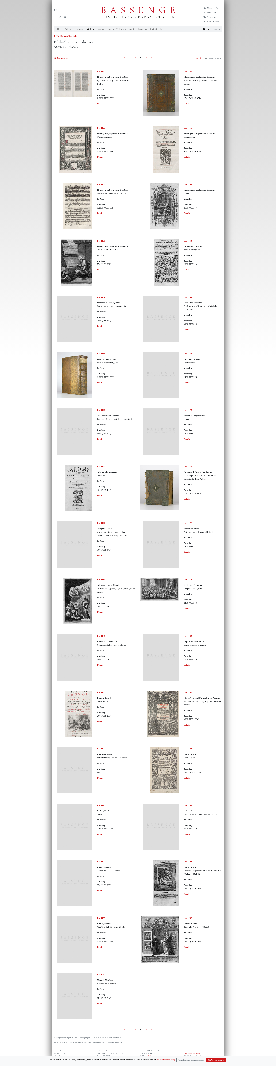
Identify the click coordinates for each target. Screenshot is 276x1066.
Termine (80, 29)
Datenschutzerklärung (192, 1053)
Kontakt (153, 29)
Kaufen (111, 29)
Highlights (101, 29)
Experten (132, 29)
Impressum (188, 1051)
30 (201, 58)
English (216, 29)
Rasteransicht (62, 58)
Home (60, 29)
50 (206, 58)
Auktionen (69, 29)
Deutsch (207, 29)
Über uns (163, 29)
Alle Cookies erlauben (216, 1060)
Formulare (142, 29)
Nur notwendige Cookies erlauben (191, 1060)
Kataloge (90, 29)
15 (197, 58)
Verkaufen (121, 29)
